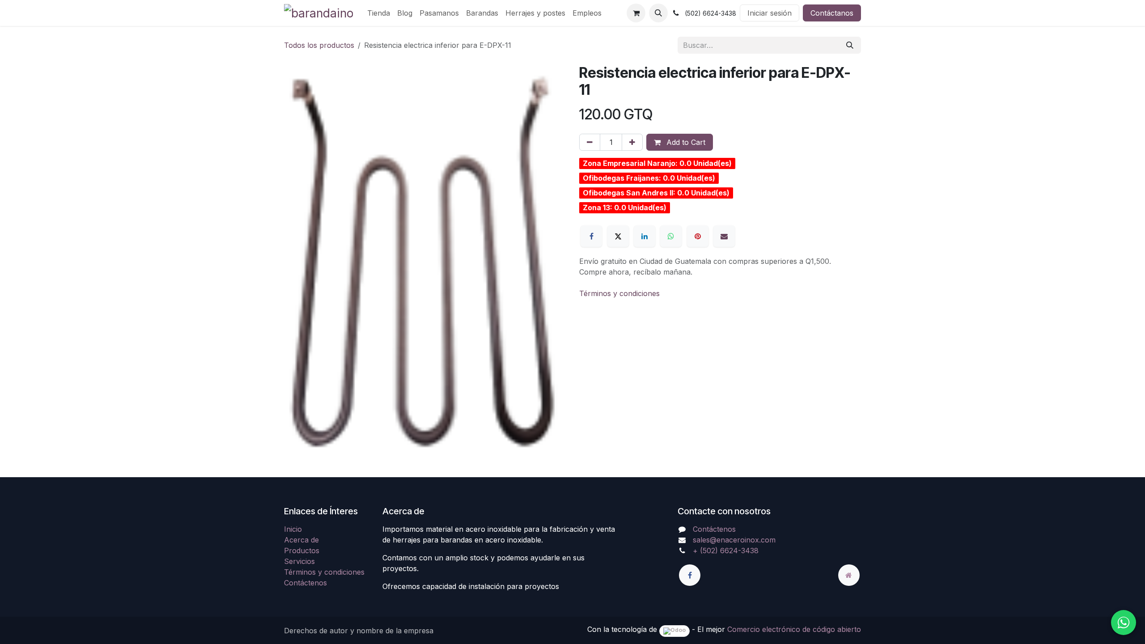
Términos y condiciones (619, 293)
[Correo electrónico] (724, 236)
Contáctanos (831, 12)
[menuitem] (379, 13)
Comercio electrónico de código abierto (794, 629)
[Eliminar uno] (589, 142)
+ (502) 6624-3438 (726, 550)
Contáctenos (305, 582)
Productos (301, 550)
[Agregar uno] (632, 142)
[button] (658, 13)
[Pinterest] (697, 236)
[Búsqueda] (850, 45)
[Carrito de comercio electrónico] (636, 13)
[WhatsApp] (671, 236)
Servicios (299, 561)
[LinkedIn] (644, 236)
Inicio (293, 529)
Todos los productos (319, 45)
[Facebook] (591, 236)
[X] (618, 236)
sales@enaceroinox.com (734, 539)
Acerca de (301, 539)
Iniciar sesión (769, 12)
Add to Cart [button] (684, 142)
